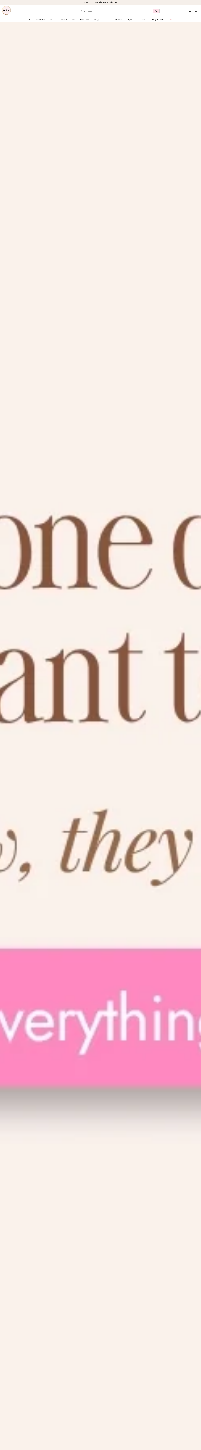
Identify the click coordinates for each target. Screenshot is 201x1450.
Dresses (52, 19)
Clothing (95, 19)
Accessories (142, 19)
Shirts (73, 19)
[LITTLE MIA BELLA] (6, 11)
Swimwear (84, 19)
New (31, 19)
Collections (118, 19)
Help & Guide (158, 19)
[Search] (156, 11)
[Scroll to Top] (196, 1437)
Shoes (106, 19)
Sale (170, 19)
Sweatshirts (63, 19)
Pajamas (131, 19)
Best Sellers (41, 19)
